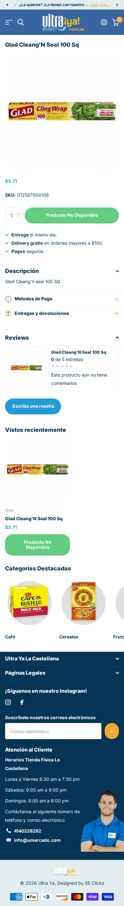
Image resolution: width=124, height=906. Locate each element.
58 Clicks (94, 883)
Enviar (112, 731)
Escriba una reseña (33, 406)
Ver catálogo (8, 22)
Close (62, 659)
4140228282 (27, 831)
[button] (7, 4)
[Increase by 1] (19, 209)
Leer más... (100, 4)
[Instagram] (8, 702)
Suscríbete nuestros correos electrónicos (50, 717)
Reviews (17, 337)
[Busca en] (20, 22)
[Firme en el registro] (104, 22)
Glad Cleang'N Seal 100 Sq (34, 518)
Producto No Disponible (38, 544)
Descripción (22, 271)
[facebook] (22, 702)
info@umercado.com (37, 840)
